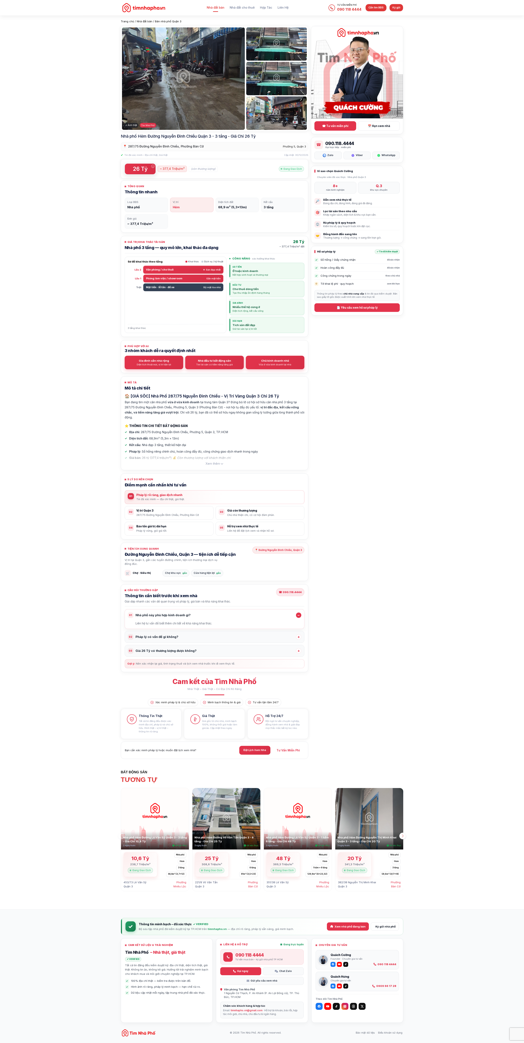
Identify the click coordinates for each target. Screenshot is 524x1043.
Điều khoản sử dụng (390, 1032)
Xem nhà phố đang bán (350, 926)
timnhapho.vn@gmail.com (246, 1010)
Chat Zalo (285, 971)
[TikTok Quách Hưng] (345, 986)
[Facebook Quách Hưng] (333, 986)
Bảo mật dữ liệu (365, 1032)
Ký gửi (396, 7)
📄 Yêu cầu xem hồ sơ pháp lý (357, 307)
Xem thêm (213, 463)
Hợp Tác (266, 7)
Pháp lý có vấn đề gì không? (153, 637)
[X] (362, 1006)
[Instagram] (344, 1006)
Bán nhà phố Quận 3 (168, 21)
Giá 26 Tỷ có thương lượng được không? (162, 651)
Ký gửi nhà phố (385, 926)
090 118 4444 (386, 964)
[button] (402, 836)
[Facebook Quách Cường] (333, 964)
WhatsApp (388, 155)
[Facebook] (319, 1006)
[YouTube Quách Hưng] (339, 986)
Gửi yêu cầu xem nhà (264, 980)
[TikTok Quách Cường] (345, 964)
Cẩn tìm (376, 7)
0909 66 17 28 (386, 986)
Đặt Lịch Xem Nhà (254, 750)
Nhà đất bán (215, 7)
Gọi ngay (242, 971)
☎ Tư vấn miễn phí (335, 126)
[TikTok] (336, 1006)
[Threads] (353, 1006)
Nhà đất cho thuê (242, 7)
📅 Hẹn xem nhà (379, 126)
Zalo (330, 155)
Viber (359, 155)
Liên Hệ (283, 7)
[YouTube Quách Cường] (339, 964)
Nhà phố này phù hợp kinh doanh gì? (160, 615)
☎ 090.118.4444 (290, 592)
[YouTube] (327, 1006)
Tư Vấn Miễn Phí (288, 750)
